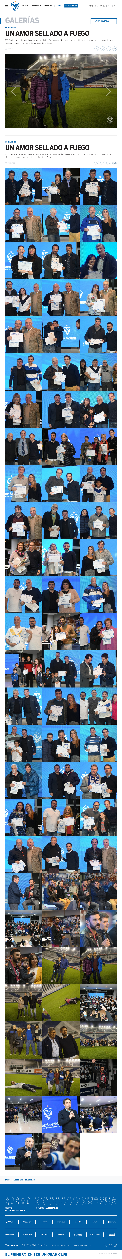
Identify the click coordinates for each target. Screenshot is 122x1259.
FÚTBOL (25, 6)
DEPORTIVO (36, 6)
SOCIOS (59, 6)
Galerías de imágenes (24, 1180)
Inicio (8, 1180)
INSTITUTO (48, 6)
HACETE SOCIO (71, 6)
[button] (96, 48)
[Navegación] (6, 6)
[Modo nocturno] (113, 6)
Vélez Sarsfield (15, 6)
